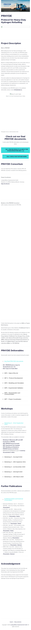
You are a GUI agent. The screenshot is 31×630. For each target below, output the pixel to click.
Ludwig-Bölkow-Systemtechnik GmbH (18, 624)
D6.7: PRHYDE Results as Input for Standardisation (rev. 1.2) (16, 150)
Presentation (13, 516)
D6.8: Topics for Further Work (16, 156)
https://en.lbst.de (5, 183)
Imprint (11, 621)
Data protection (17, 621)
